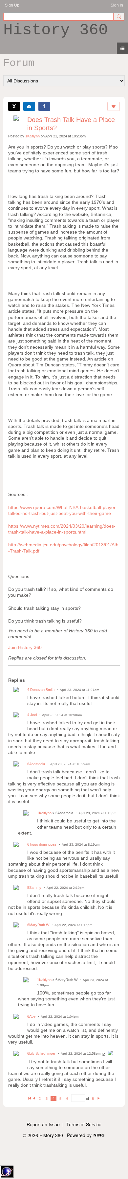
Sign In (117, 5)
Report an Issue (43, 1124)
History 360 (55, 30)
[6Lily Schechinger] (110, 1054)
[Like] (113, 106)
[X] (14, 106)
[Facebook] (44, 106)
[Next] (98, 1098)
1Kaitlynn (32, 136)
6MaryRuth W (38, 925)
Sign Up (12, 5)
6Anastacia (36, 764)
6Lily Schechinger (41, 1053)
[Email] (29, 106)
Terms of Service (83, 1124)
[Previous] (34, 1098)
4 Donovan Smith (40, 690)
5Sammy (34, 887)
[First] (29, 1098)
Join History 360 (25, 647)
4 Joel (32, 715)
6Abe (31, 1016)
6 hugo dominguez (41, 844)
